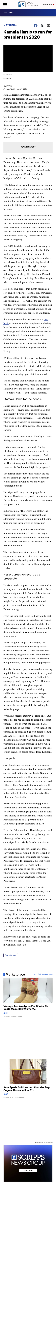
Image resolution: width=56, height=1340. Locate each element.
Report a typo (11, 955)
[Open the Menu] (4, 4)
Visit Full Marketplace (43, 974)
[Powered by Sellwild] (48, 1143)
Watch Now (48, 4)
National (10, 25)
